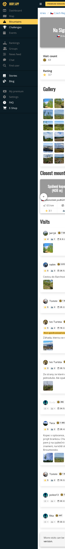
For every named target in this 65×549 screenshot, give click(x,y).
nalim (52, 264)
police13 (54, 495)
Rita (51, 515)
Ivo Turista (55, 322)
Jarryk (52, 233)
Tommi (53, 301)
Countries (40, 13)
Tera (52, 423)
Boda (52, 402)
